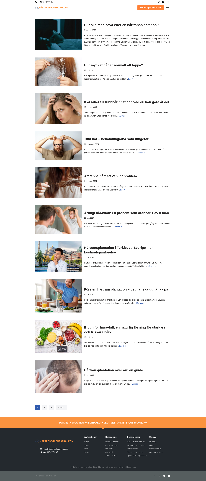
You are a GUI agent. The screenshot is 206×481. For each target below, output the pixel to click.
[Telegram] (164, 476)
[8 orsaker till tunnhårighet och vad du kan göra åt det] (58, 108)
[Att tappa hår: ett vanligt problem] (58, 182)
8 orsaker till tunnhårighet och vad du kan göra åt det (126, 102)
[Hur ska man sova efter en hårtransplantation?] (58, 34)
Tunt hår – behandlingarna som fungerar (116, 139)
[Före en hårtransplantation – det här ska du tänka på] (58, 296)
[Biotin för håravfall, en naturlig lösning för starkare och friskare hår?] (58, 336)
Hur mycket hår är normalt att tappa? (113, 65)
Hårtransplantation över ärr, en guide (113, 370)
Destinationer (90, 437)
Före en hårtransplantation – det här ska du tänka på (126, 289)
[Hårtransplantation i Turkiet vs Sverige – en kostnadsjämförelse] (58, 256)
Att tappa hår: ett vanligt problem (110, 176)
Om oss (152, 437)
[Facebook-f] (155, 476)
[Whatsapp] (159, 476)
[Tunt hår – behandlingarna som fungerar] (58, 145)
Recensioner (111, 437)
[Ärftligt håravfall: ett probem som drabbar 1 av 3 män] (58, 219)
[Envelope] (169, 476)
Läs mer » (132, 79)
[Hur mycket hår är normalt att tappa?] (58, 71)
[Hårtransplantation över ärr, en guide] (58, 376)
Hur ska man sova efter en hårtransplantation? (121, 25)
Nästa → (61, 408)
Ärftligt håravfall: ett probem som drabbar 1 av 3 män (126, 213)
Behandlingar (133, 437)
